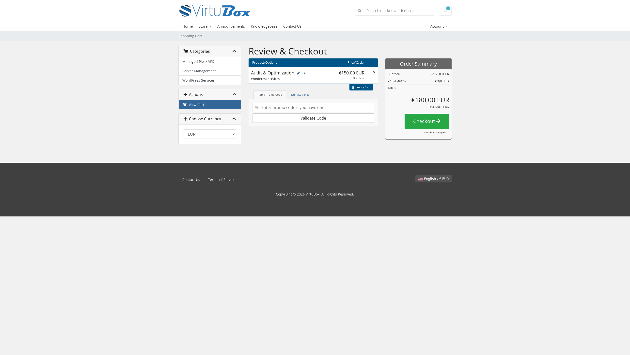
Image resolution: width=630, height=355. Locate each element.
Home (187, 26)
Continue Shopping (435, 132)
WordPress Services (198, 80)
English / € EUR (436, 178)
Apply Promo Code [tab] (270, 94)
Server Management (199, 71)
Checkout (424, 121)
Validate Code (313, 118)
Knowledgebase (264, 26)
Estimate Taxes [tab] (299, 94)
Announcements (231, 26)
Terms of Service (221, 179)
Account (437, 26)
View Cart (195, 104)
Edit (303, 73)
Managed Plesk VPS (198, 61)
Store (203, 26)
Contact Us (292, 26)
